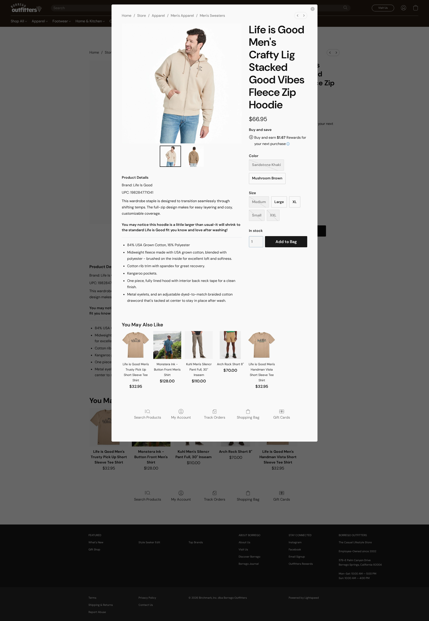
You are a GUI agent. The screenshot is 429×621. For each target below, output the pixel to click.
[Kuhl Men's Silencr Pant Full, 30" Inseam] (199, 345)
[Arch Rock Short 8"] (230, 345)
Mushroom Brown (267, 178)
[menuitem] (297, 15)
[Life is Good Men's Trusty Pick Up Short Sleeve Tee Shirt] (136, 345)
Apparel (158, 15)
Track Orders (214, 417)
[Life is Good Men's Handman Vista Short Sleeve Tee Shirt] (262, 345)
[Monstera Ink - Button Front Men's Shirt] (167, 345)
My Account (181, 417)
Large (279, 201)
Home (126, 15)
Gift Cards (281, 417)
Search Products (147, 417)
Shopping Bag (248, 417)
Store (141, 15)
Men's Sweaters (212, 15)
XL (294, 201)
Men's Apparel (182, 15)
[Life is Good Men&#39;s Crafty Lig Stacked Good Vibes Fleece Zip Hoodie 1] (193, 156)
